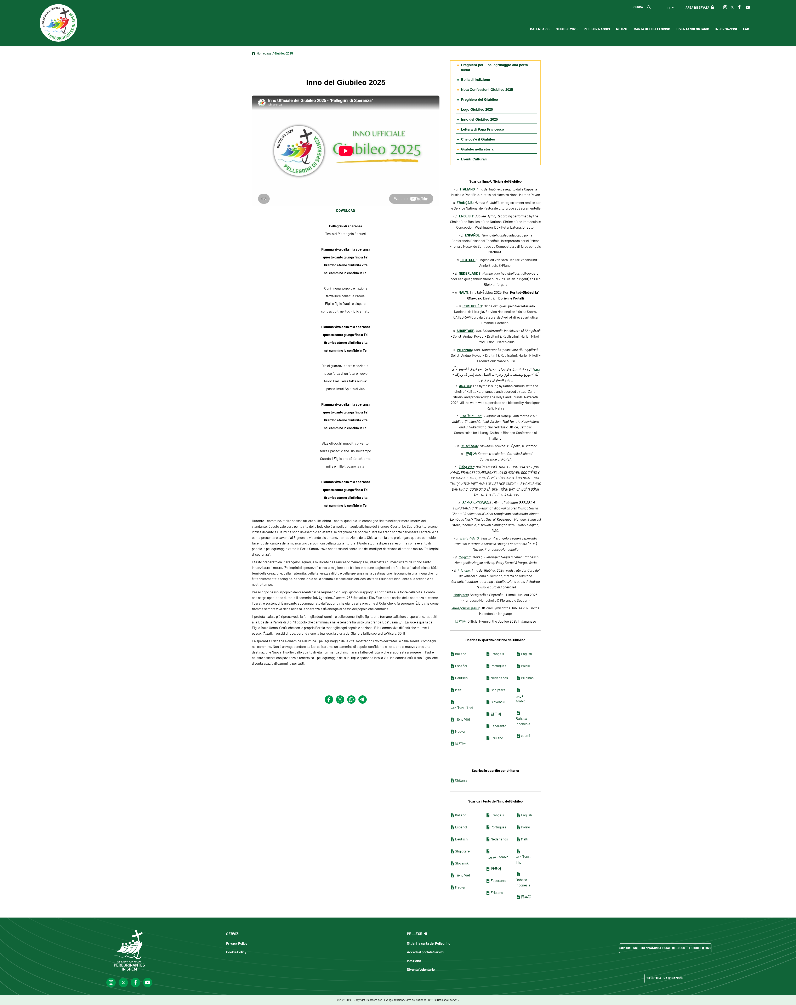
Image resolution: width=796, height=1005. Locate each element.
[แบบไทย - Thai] (452, 702)
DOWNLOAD (345, 210)
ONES (484, 502)
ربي (537, 368)
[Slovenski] (488, 702)
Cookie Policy (236, 951)
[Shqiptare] (488, 690)
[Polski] (518, 666)
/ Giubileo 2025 (282, 53)
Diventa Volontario (692, 29)
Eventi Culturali (474, 159)
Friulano (464, 570)
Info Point (414, 960)
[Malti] (452, 690)
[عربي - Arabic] (518, 690)
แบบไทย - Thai (471, 415)
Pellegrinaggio (597, 29)
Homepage (264, 53)
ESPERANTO (469, 538)
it (668, 7)
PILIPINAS (464, 349)
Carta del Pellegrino (652, 29)
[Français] (488, 654)
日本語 (460, 621)
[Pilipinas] (518, 678)
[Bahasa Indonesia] (518, 713)
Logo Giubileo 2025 (477, 110)
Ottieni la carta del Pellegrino (428, 943)
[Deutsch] (452, 678)
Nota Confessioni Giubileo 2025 (487, 90)
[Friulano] (488, 738)
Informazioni (726, 29)
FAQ (746, 29)
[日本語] (452, 743)
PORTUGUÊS (472, 305)
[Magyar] (452, 731)
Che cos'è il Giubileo (478, 139)
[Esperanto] (488, 726)
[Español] (452, 666)
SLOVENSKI (469, 446)
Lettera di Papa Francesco (482, 129)
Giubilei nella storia (477, 149)
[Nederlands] (488, 678)
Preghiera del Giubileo (479, 100)
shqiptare (461, 594)
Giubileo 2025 (567, 29)
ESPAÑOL (472, 235)
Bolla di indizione (475, 80)
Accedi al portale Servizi (425, 951)
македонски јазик (465, 608)
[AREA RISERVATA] (711, 7)
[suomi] (518, 735)
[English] (518, 654)
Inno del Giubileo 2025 (479, 119)
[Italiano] (452, 654)
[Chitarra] (452, 780)
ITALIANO (467, 189)
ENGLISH (466, 215)
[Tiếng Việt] (452, 719)
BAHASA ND (471, 502)
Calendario (540, 29)
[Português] (488, 666)
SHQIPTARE (465, 330)
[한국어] (488, 714)
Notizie (622, 29)
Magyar (464, 557)
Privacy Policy (236, 943)
